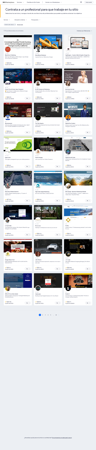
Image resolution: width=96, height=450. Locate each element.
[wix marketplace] (8, 2)
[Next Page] (59, 315)
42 (56, 315)
